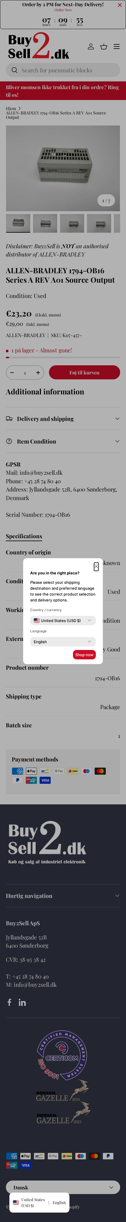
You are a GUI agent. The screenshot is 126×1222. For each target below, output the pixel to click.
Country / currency (46, 610)
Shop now (84, 654)
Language (38, 631)
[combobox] (57, 620)
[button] (96, 567)
